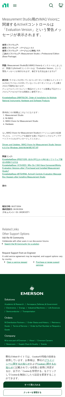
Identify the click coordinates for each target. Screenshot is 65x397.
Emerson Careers (45, 340)
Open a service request (17, 262)
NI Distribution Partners (14, 322)
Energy (22, 307)
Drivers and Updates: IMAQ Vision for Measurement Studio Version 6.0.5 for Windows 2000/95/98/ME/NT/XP (31, 146)
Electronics (11, 307)
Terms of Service (20, 325)
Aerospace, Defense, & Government (42, 304)
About (31, 340)
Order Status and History (38, 322)
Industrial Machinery (36, 307)
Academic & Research (14, 304)
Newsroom (11, 344)
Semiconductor (13, 311)
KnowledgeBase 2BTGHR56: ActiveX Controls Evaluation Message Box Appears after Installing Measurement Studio (31, 175)
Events (44, 344)
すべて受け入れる (32, 384)
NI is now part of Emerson (15, 340)
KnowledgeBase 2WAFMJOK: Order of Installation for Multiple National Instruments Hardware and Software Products (29, 99)
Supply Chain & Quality (28, 344)
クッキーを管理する (32, 392)
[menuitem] (51, 6)
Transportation (29, 311)
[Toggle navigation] (15, 5)
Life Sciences (54, 307)
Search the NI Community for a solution (22, 243)
